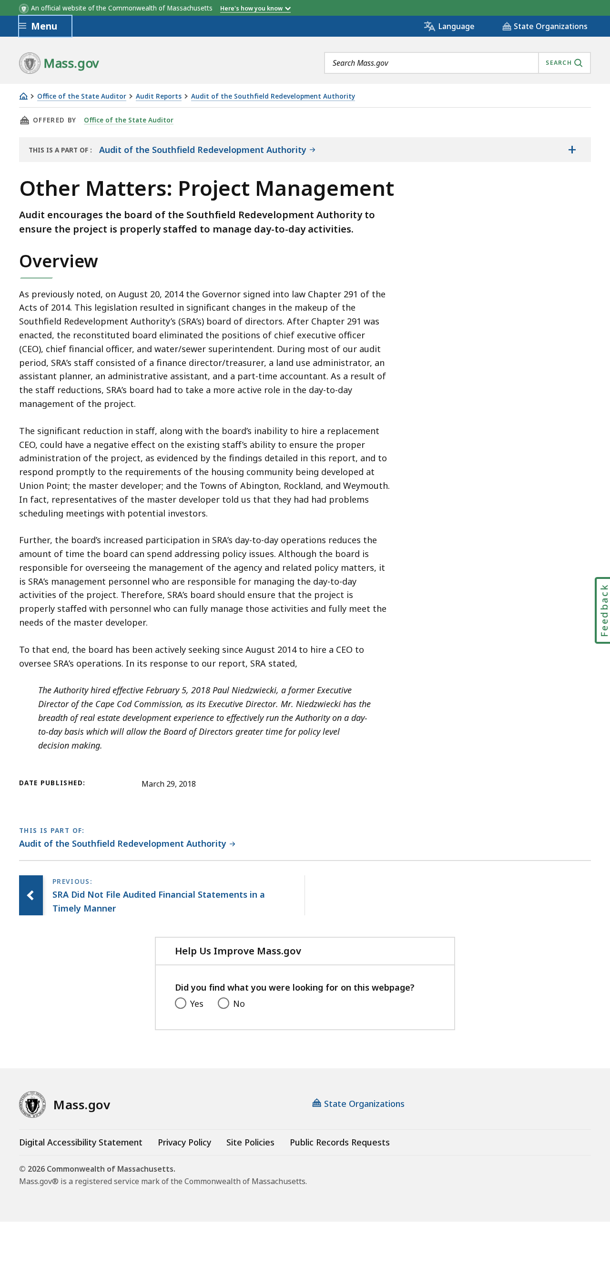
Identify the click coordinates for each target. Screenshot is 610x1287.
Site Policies (250, 1142)
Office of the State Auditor (81, 96)
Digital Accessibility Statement (80, 1142)
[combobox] (457, 63)
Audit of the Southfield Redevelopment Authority (273, 96)
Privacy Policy (184, 1142)
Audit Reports (159, 96)
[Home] (23, 96)
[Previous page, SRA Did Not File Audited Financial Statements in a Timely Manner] (31, 895)
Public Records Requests (340, 1142)
